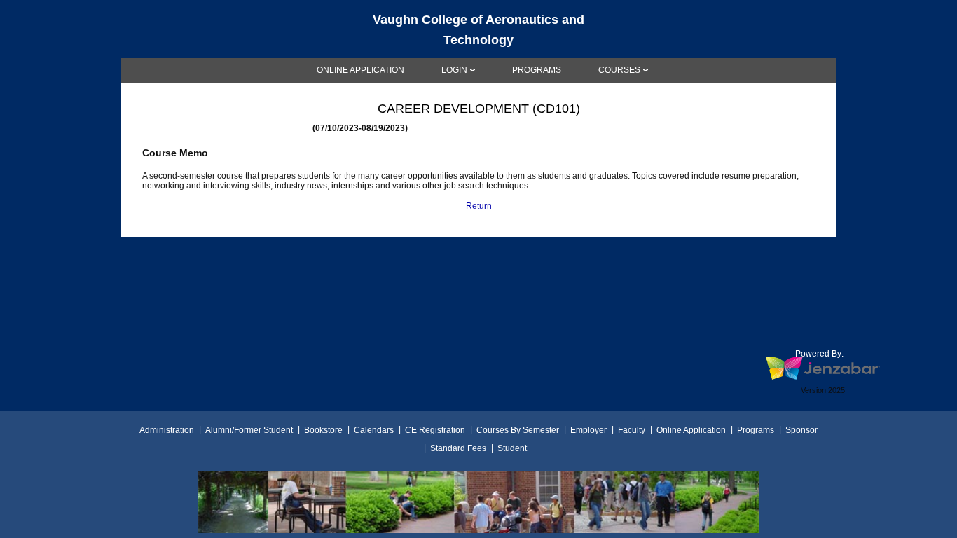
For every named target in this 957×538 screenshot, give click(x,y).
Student (512, 448)
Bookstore (323, 430)
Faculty (631, 430)
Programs (755, 430)
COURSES (619, 70)
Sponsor (801, 430)
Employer (588, 430)
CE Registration (435, 430)
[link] (360, 70)
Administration (166, 430)
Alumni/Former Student (249, 430)
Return (479, 206)
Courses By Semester (517, 430)
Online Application (691, 430)
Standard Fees (458, 448)
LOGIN (454, 70)
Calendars (374, 430)
